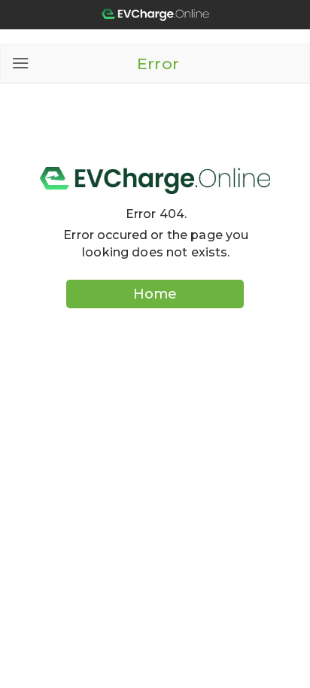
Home (155, 294)
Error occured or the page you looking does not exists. (155, 243)
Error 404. (156, 214)
